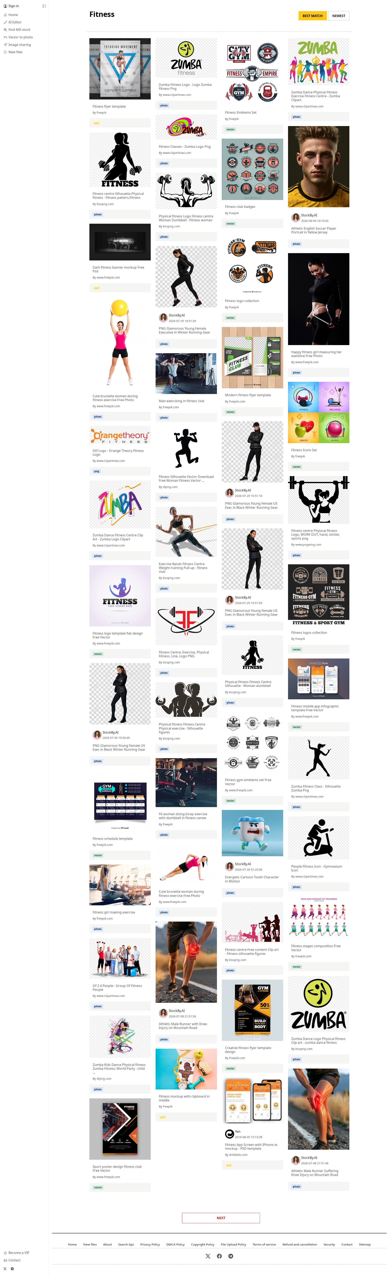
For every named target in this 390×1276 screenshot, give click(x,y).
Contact (346, 1244)
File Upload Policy (233, 1244)
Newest (338, 16)
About (107, 1244)
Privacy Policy (150, 1244)
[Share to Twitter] (132, 95)
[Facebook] (219, 1256)
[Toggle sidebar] (44, 6)
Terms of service (264, 1244)
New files (90, 1244)
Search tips (126, 1244)
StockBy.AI (309, 215)
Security (329, 1244)
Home (72, 1244)
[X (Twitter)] (5, 1268)
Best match (313, 16)
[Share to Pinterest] (146, 95)
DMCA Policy (175, 1244)
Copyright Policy (202, 1244)
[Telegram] (12, 1268)
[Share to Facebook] (139, 95)
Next (221, 1218)
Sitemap (365, 1244)
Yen (237, 1131)
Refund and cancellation (300, 1244)
